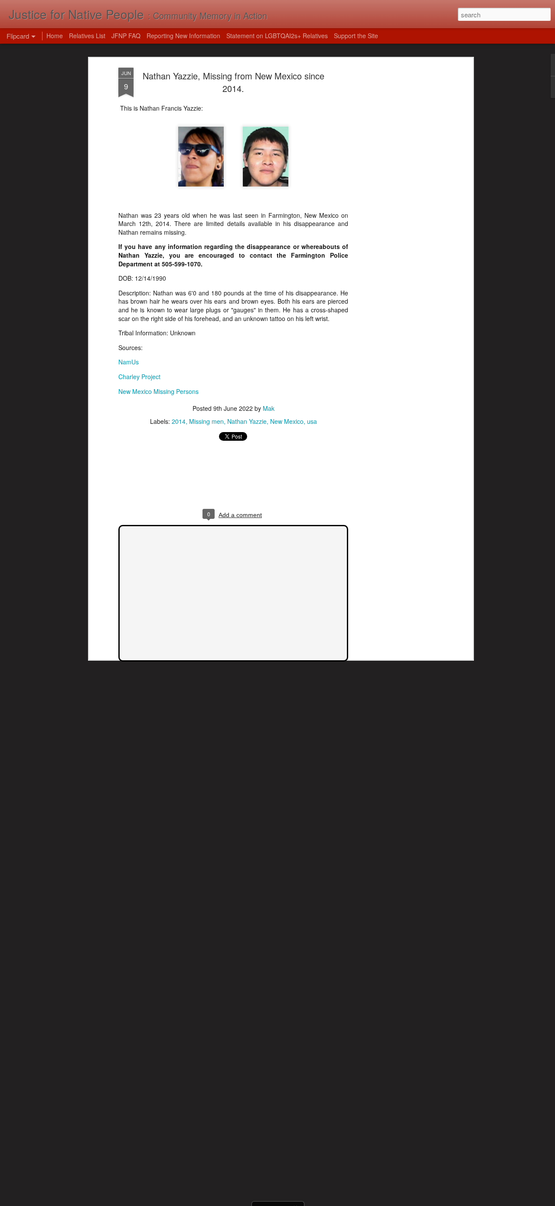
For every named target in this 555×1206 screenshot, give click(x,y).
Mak (268, 408)
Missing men (206, 421)
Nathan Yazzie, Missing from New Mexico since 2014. (233, 82)
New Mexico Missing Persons (158, 391)
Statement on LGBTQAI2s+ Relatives (277, 35)
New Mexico (287, 421)
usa (312, 421)
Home (54, 35)
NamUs (128, 361)
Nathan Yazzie (247, 421)
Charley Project (139, 376)
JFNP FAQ (125, 35)
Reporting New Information (183, 35)
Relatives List (87, 35)
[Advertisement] (396, 204)
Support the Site (356, 35)
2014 (179, 421)
